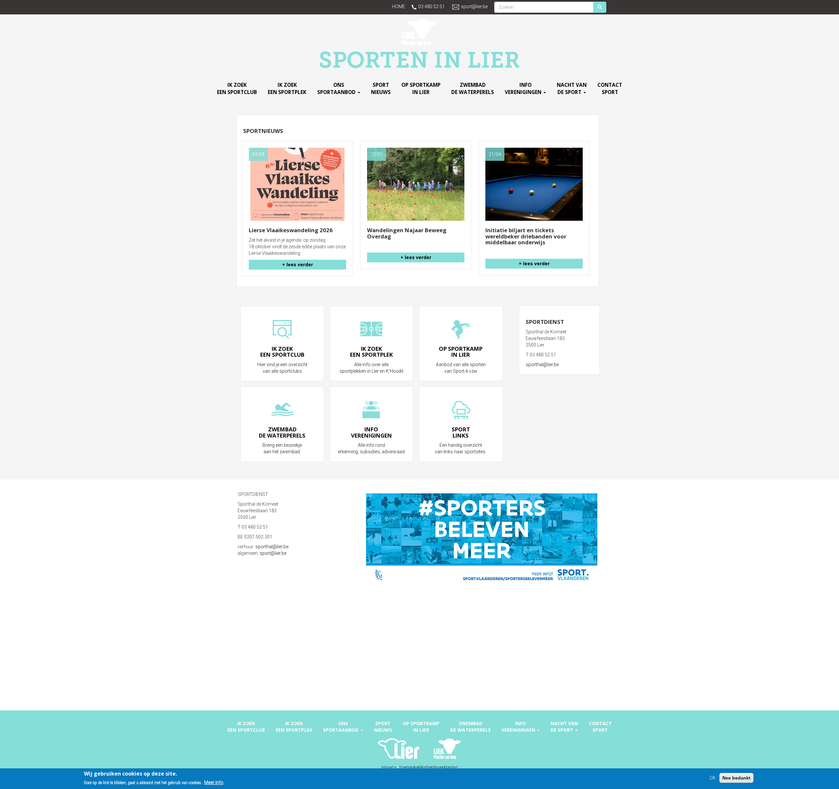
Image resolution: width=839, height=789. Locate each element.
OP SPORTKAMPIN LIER (420, 89)
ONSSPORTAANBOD (337, 89)
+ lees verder (297, 264)
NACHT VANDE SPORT (572, 89)
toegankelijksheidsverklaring (429, 767)
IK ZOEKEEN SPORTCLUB (237, 89)
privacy (389, 767)
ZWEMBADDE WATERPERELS (472, 89)
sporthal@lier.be (542, 364)
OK (713, 777)
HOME (398, 6)
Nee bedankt (736, 777)
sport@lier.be (474, 6)
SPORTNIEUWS (381, 89)
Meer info (214, 782)
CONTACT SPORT (609, 89)
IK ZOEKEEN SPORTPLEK (287, 89)
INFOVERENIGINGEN (524, 89)
